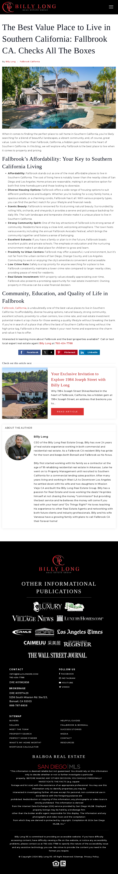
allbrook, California (15, 308)
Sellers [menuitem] (14, 725)
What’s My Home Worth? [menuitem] (25, 742)
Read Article (67, 411)
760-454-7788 (64, 343)
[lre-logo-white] (47, 607)
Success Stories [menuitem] (71, 729)
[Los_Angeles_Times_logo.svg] (80, 632)
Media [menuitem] (64, 734)
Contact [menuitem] (66, 738)
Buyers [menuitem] (14, 720)
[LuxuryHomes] (80, 618)
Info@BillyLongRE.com (23, 674)
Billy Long (11, 61)
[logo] (59, 766)
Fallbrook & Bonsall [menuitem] (74, 725)
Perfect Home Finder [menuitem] (23, 738)
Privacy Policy (91, 856)
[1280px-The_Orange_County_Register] (77, 643)
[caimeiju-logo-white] (42, 643)
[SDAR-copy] (44, 632)
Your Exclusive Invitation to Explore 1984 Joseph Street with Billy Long (78, 379)
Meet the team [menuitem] (18, 729)
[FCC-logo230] (75, 607)
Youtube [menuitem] (67, 682)
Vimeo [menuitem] (65, 687)
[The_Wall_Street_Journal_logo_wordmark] (57, 655)
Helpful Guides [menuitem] (70, 720)
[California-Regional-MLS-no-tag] (22, 632)
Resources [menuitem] (67, 742)
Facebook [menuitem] (67, 674)
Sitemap (78, 856)
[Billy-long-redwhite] (29, 7)
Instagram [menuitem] (68, 678)
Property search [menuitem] (20, 734)
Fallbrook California (30, 61)
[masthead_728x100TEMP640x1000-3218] (33, 618)
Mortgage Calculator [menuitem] (24, 747)
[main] (59, 270)
